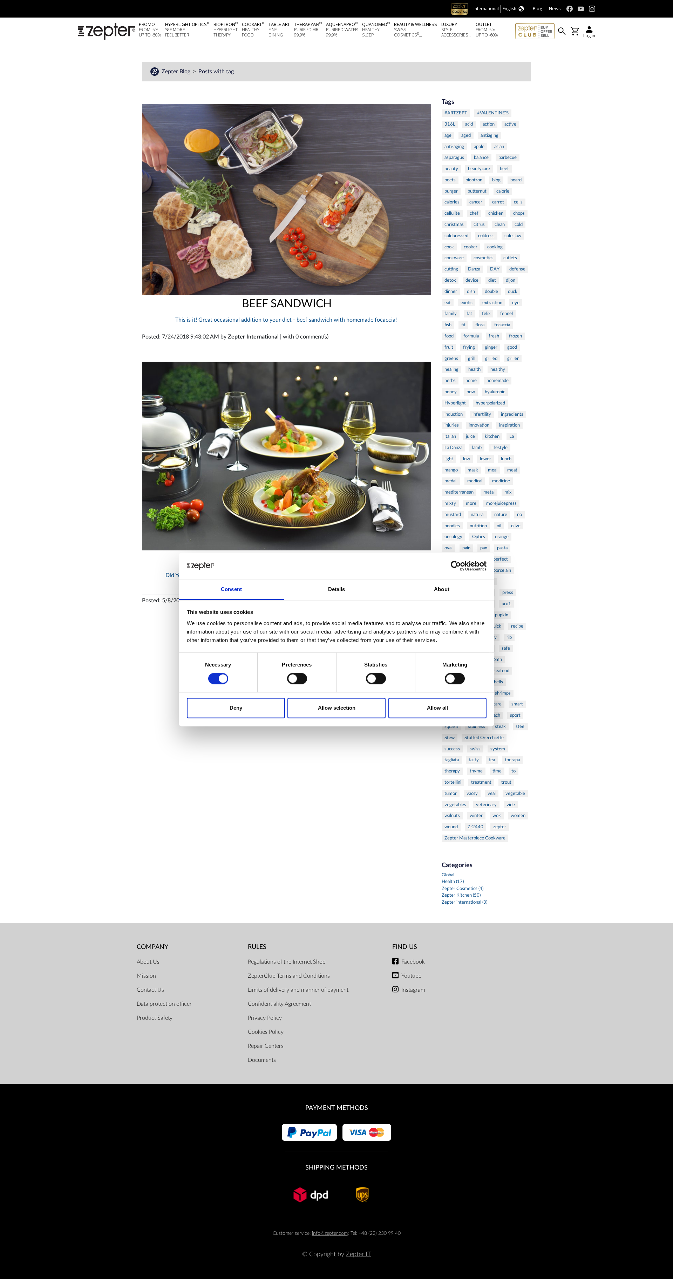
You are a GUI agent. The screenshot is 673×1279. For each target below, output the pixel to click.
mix (507, 492)
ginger (491, 347)
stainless (476, 726)
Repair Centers (266, 1046)
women (518, 815)
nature (500, 515)
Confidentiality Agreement (279, 1004)
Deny (236, 708)
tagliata (451, 760)
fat (469, 314)
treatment (481, 782)
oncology (453, 537)
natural (477, 515)
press (507, 592)
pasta (502, 548)
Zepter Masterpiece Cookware (474, 838)
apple (479, 147)
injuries (451, 425)
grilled (491, 358)
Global (448, 875)
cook (449, 247)
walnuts (452, 815)
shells (497, 682)
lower (485, 459)
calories (452, 202)
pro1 (506, 604)
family (450, 314)
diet (492, 280)
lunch (506, 459)
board (516, 180)
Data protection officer (164, 1004)
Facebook (413, 962)
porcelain (502, 570)
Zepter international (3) (464, 902)
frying (469, 347)
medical (474, 481)
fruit (448, 347)
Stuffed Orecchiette (484, 738)
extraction (492, 303)
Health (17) (453, 881)
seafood (501, 671)
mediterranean (459, 492)
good (512, 347)
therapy (452, 771)
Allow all (437, 708)
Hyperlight (455, 403)
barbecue (507, 157)
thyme (476, 771)
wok (496, 815)
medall (450, 481)
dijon (510, 280)
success (452, 749)
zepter (499, 827)
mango (451, 470)
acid (469, 124)
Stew (449, 738)
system (497, 749)
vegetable (515, 793)
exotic (467, 303)
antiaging (489, 135)
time (497, 771)
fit (463, 325)
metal (489, 492)
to (513, 771)
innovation (479, 425)
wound (451, 827)
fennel (506, 314)
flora (479, 325)
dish (471, 291)
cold (519, 224)
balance (481, 157)
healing (451, 369)
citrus (479, 224)
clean (500, 224)
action (489, 124)
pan (483, 548)
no (519, 515)
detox (450, 280)
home (471, 381)
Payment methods (336, 1108)
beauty (451, 169)
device (471, 280)
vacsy (472, 793)
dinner (450, 291)
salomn (495, 659)
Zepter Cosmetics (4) (462, 888)
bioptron (473, 180)
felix (486, 314)
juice (470, 436)
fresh (494, 336)
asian (499, 147)
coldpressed (456, 236)
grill (471, 358)
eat (447, 303)
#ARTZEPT (455, 113)
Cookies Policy (266, 1032)
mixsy (450, 503)
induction (453, 414)
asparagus (454, 157)
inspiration (509, 425)
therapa (512, 760)
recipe (517, 626)
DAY (494, 269)
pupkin (501, 615)
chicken (495, 213)
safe (506, 648)
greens (451, 358)
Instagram (413, 990)
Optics (478, 537)
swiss (475, 749)
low (466, 459)
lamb (477, 448)
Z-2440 (475, 827)
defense (517, 269)
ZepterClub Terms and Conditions (289, 976)
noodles (452, 526)
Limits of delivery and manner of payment (298, 990)
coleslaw (512, 236)
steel (520, 726)
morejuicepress (501, 503)
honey (450, 392)
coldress (486, 236)
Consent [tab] (231, 589)
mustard (452, 515)
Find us (404, 947)
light (448, 459)
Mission (146, 976)
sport (515, 715)
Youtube (411, 976)
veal (492, 793)
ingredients (512, 414)
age (447, 135)
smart (517, 704)
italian (450, 436)
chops (519, 213)
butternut (477, 191)
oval (448, 548)
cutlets (510, 258)
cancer (475, 202)
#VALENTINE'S (493, 113)
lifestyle (499, 448)
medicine (501, 481)
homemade (498, 381)
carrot (498, 202)
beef (504, 169)
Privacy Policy (265, 1018)
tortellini (452, 782)
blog (496, 180)
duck (512, 291)
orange (502, 537)
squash (451, 726)
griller (513, 358)
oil (499, 526)
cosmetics (484, 258)
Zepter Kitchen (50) (461, 895)
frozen (515, 336)
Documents (262, 1060)
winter (476, 815)
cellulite (452, 213)
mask (473, 470)
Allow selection (336, 708)
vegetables (455, 805)
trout (506, 782)
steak (500, 726)
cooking (495, 247)
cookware (454, 258)
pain (466, 548)
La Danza (453, 448)
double (491, 291)
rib (509, 637)
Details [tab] (336, 589)
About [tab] (441, 589)
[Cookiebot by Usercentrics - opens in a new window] (456, 566)
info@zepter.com (330, 1233)
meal (492, 470)
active (510, 124)
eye (515, 303)
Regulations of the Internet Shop (287, 962)
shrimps (503, 693)
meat (512, 470)
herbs (450, 381)
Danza (474, 269)
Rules (257, 947)
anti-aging (454, 147)
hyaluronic (495, 392)
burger (451, 191)
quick (496, 626)
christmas (454, 224)
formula (471, 336)
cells (518, 202)
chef (474, 213)
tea (492, 760)
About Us (148, 962)
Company (152, 947)
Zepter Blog (177, 71)
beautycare (479, 169)
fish (447, 325)
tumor (450, 793)
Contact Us (150, 990)
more (471, 503)
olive (516, 526)
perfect (500, 559)
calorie (502, 191)
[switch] (297, 678)
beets (450, 180)
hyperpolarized (490, 403)
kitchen (492, 436)
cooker (470, 247)
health (474, 369)
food (449, 336)
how (471, 392)
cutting (451, 269)
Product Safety (154, 1018)
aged (466, 135)
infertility (482, 414)
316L (449, 124)
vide (511, 805)
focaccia (502, 325)
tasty (474, 760)
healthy (497, 369)
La (511, 436)
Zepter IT (358, 1254)
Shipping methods (336, 1168)
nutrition (478, 526)
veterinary (486, 805)
